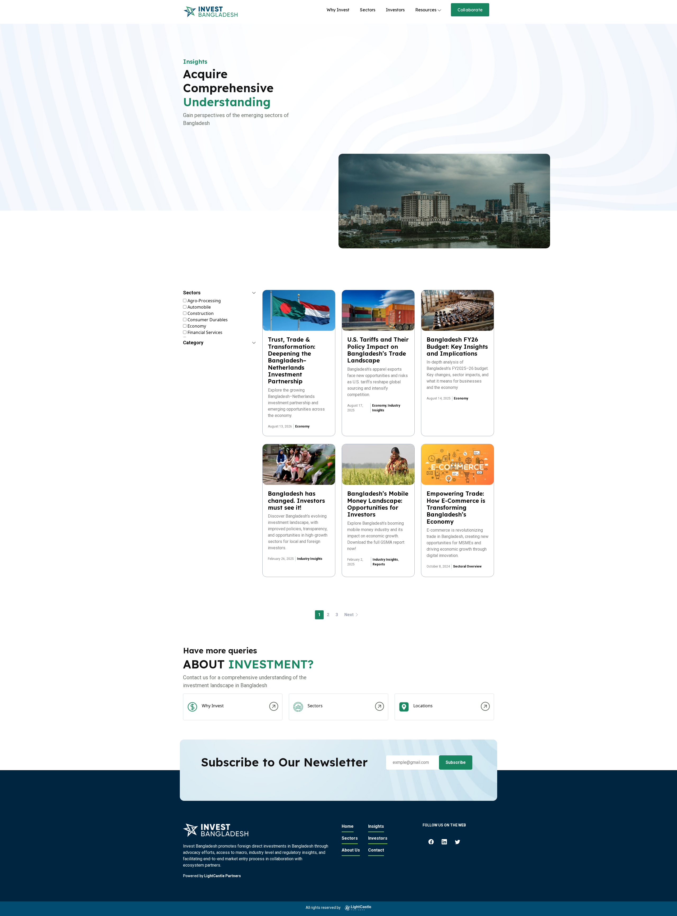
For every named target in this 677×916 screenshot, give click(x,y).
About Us (351, 850)
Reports (379, 564)
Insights (376, 826)
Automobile (198, 307)
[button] (219, 294)
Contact (376, 850)
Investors (395, 9)
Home (348, 826)
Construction (200, 313)
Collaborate (470, 9)
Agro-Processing (203, 301)
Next (349, 614)
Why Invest (338, 9)
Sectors (367, 9)
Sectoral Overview (467, 566)
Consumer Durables (207, 320)
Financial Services (204, 332)
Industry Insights (309, 559)
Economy (196, 326)
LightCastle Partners (222, 876)
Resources (425, 9)
